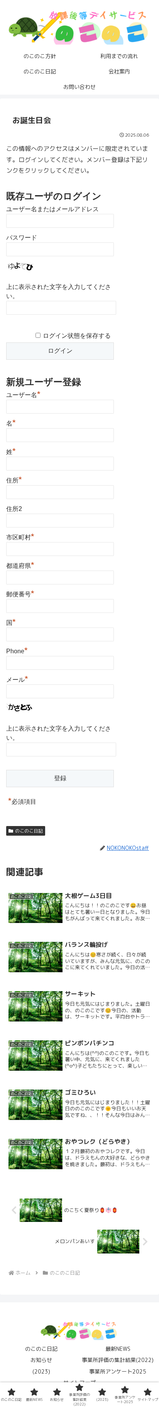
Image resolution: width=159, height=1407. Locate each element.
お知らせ (41, 1360)
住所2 (14, 509)
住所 (14, 479)
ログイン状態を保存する (77, 335)
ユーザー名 (23, 394)
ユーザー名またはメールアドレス (52, 209)
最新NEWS (117, 1348)
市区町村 (20, 536)
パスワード (21, 237)
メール (17, 678)
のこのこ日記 (29, 831)
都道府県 (20, 565)
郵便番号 (20, 593)
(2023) (41, 1371)
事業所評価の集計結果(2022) (118, 1360)
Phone (17, 650)
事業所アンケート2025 (117, 1371)
